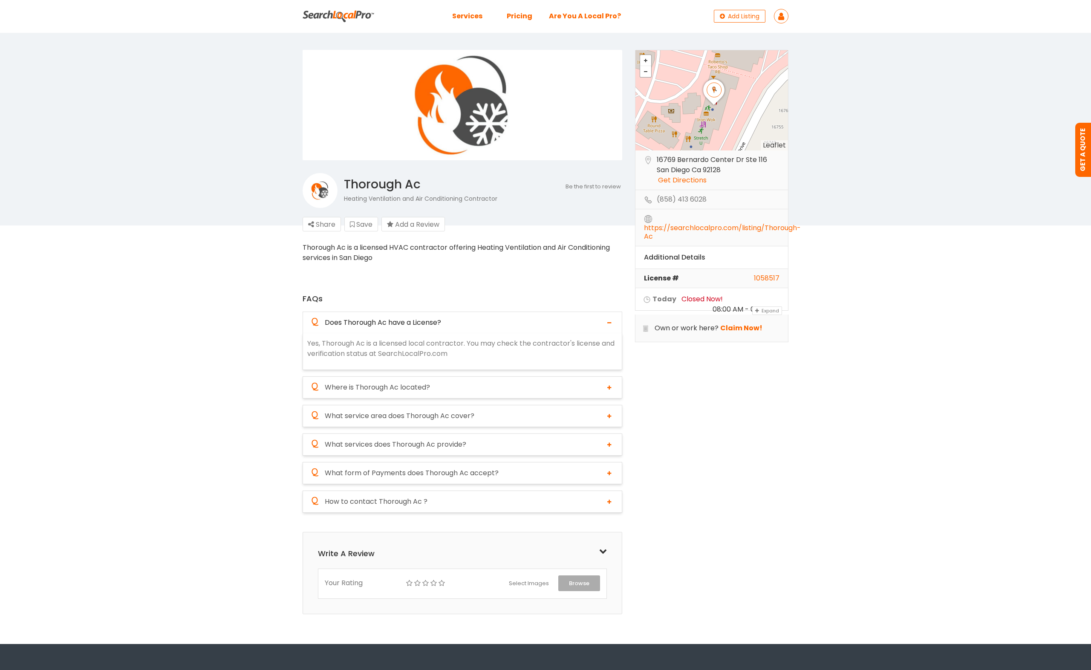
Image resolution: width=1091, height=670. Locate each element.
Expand (769, 310)
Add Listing (742, 16)
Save (363, 224)
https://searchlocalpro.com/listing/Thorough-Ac (722, 228)
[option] (462, 105)
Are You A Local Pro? (585, 16)
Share (324, 224)
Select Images (529, 583)
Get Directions (682, 180)
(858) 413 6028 (682, 199)
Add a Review (416, 224)
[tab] (462, 322)
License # (661, 278)
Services (467, 16)
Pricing (519, 16)
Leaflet (774, 145)
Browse (579, 583)
